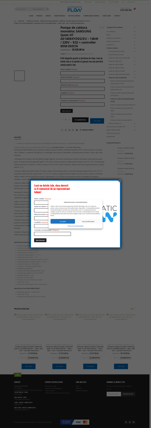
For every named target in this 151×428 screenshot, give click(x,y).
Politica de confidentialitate (75, 226)
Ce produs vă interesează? (46, 230)
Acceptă (63, 221)
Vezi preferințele (88, 221)
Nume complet (42, 199)
